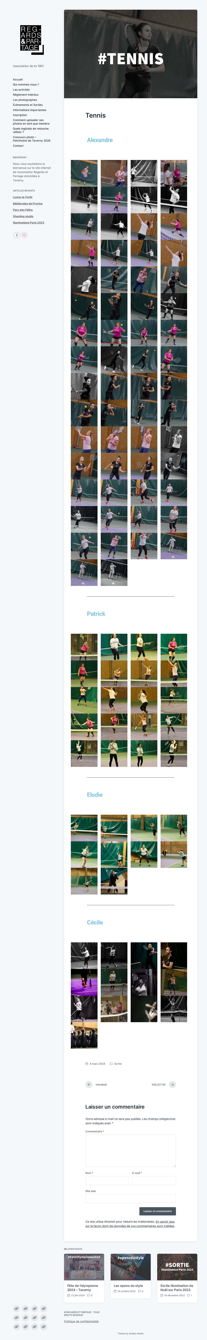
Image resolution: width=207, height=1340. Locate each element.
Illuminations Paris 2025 (28, 222)
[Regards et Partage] (32, 40)
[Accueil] (16, 1308)
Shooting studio (23, 216)
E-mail (137, 1173)
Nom (89, 1173)
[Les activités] (34, 1308)
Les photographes (25, 99)
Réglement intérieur (26, 94)
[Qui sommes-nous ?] (25, 1308)
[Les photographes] (16, 1317)
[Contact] (43, 1326)
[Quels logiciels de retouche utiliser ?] (25, 1326)
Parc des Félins (23, 210)
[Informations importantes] (34, 1317)
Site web (90, 1191)
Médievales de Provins (28, 203)
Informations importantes (29, 110)
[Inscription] (43, 1317)
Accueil (18, 79)
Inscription (20, 115)
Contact (18, 145)
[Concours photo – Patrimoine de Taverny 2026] (34, 1326)
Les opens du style (128, 1286)
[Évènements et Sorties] (25, 1317)
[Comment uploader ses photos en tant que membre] (16, 1326)
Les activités (21, 89)
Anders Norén (136, 1333)
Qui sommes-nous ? (26, 84)
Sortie (118, 1063)
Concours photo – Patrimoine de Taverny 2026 (31, 139)
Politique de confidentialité (81, 1321)
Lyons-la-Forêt (22, 197)
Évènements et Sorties (28, 104)
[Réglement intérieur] (43, 1308)
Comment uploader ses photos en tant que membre (31, 121)
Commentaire (94, 1131)
